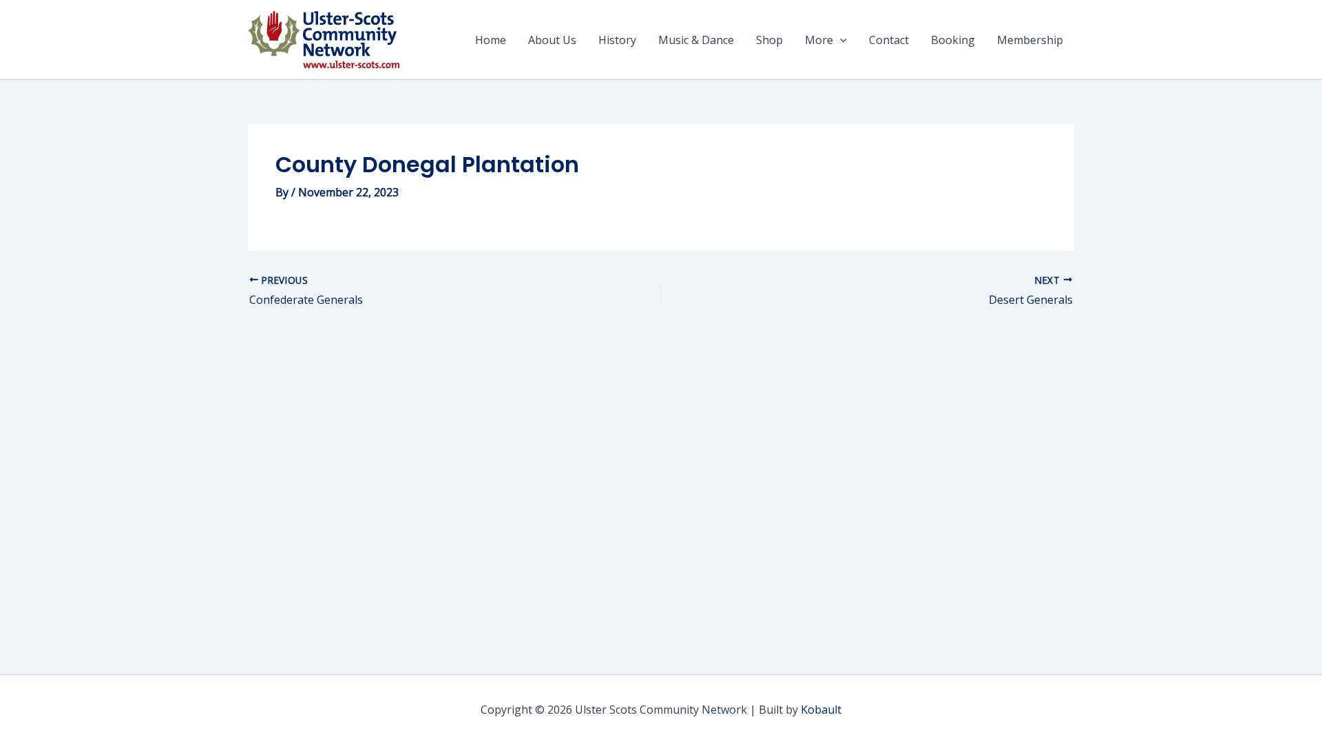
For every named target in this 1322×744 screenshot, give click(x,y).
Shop (769, 40)
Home (490, 40)
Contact (889, 40)
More (819, 40)
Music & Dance (696, 40)
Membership (1030, 40)
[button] (840, 40)
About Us (552, 40)
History (617, 40)
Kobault (821, 709)
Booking (953, 40)
